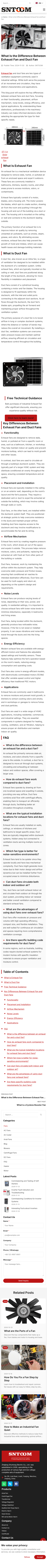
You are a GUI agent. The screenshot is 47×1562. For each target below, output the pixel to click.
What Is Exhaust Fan (13, 977)
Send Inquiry (23, 1281)
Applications (12, 1023)
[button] (44, 9)
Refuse (27, 1557)
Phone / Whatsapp (11, 1250)
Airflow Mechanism (15, 1009)
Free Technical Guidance (15, 987)
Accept (40, 1557)
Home (5, 17)
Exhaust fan (6, 73)
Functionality (12, 1000)
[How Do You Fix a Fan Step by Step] (23, 1357)
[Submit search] (30, 3)
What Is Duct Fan (12, 982)
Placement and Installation (19, 1004)
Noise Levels (13, 1013)
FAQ (6, 1029)
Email (6, 1231)
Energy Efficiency (15, 1018)
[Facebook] (16, 1483)
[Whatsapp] (4, 1483)
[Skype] (10, 1483)
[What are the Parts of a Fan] (23, 1311)
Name (6, 1221)
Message (7, 1260)
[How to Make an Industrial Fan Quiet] (23, 1406)
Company (7, 1240)
